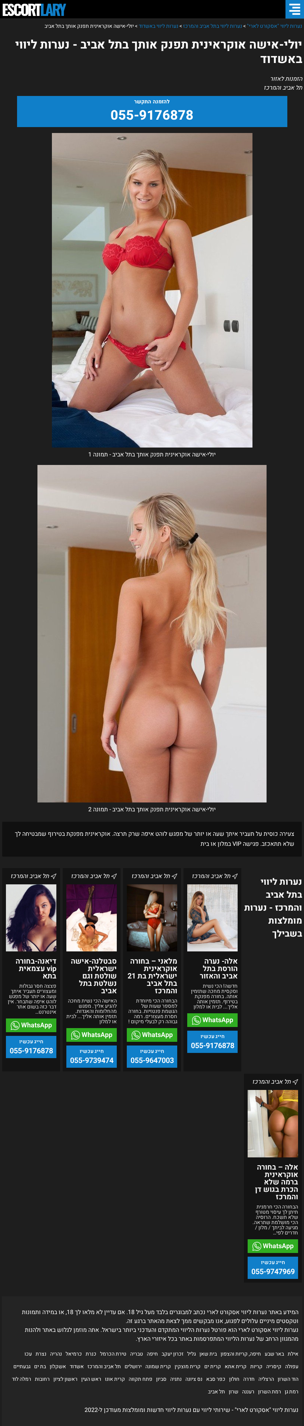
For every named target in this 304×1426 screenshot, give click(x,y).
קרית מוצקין (188, 1366)
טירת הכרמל (113, 1354)
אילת (293, 1354)
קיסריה (273, 1366)
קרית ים (212, 1366)
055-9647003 (152, 1060)
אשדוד (77, 1366)
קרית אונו (115, 1379)
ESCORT (33, 9)
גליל (191, 1354)
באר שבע (274, 1354)
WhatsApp (217, 1020)
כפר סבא (215, 1379)
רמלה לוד (21, 1379)
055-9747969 (273, 1271)
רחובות (42, 1379)
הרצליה (266, 1379)
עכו (28, 1354)
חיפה (152, 1354)
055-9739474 (91, 1060)
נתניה (176, 1379)
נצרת (41, 1354)
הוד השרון (288, 1379)
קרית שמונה (158, 1366)
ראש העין (91, 1379)
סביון (161, 1379)
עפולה (291, 1366)
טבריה (136, 1354)
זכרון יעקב (173, 1354)
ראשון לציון (65, 1379)
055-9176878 (152, 115)
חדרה (249, 1379)
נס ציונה (193, 1379)
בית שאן (208, 1354)
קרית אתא (236, 1366)
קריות (256, 1366)
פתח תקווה (140, 1379)
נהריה (56, 1354)
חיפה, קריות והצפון (241, 1354)
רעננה (248, 1392)
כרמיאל (74, 1354)
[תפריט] (294, 9)
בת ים (40, 1366)
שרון (233, 1392)
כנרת (91, 1354)
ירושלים (133, 1366)
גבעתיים (21, 1366)
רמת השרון (269, 1392)
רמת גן (291, 1392)
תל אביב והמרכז (104, 1366)
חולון (234, 1379)
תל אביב (216, 1392)
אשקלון (58, 1366)
